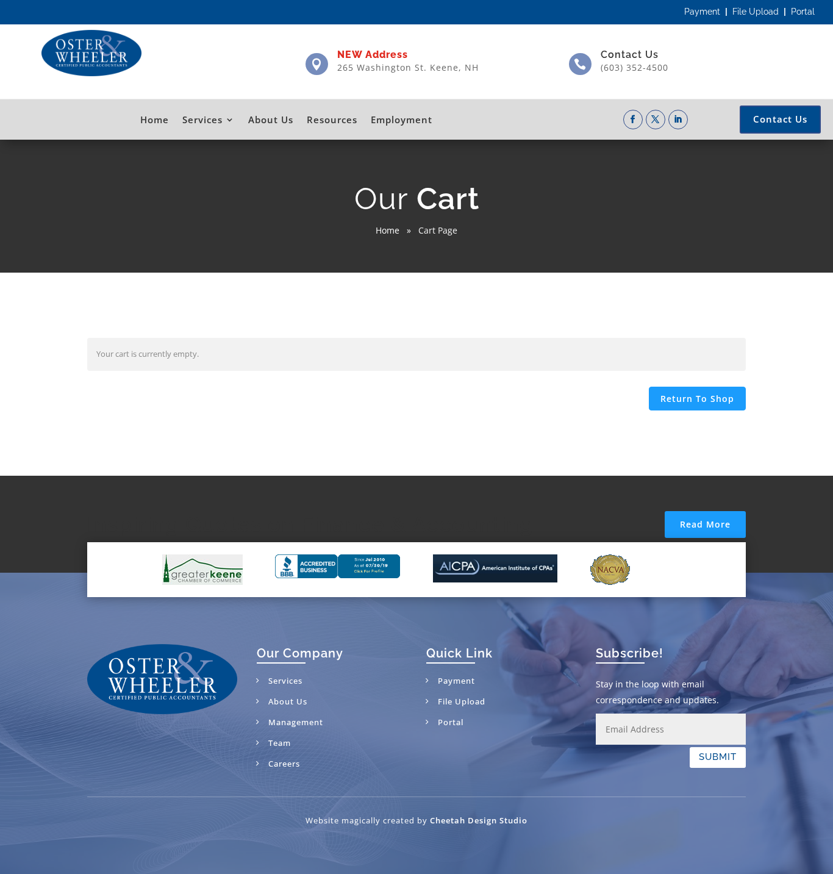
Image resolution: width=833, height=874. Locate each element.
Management (295, 722)
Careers (284, 763)
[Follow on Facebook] (633, 119)
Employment (401, 119)
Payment (702, 11)
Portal (803, 11)
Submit (718, 756)
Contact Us (630, 54)
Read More (705, 524)
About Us (270, 119)
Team (279, 743)
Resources (332, 119)
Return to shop (697, 398)
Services (202, 119)
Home (154, 119)
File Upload (755, 11)
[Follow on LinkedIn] (678, 119)
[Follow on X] (655, 119)
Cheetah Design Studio (478, 820)
